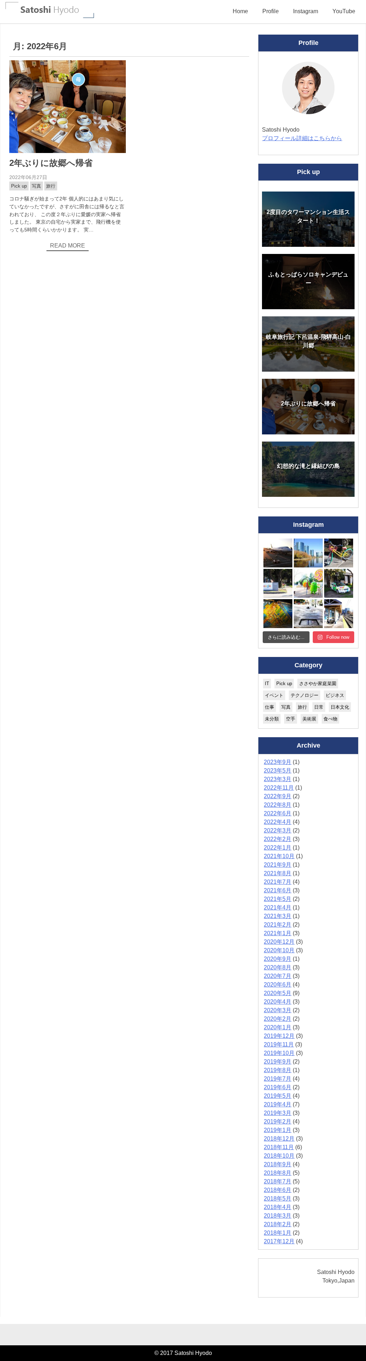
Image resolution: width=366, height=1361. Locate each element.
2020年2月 (277, 1019)
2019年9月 (277, 1062)
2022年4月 (277, 822)
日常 (318, 707)
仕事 (269, 707)
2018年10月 (279, 1156)
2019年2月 (277, 1121)
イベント (274, 695)
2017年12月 (279, 1241)
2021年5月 (277, 899)
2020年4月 (277, 1002)
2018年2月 (277, 1224)
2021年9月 (277, 865)
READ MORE (67, 246)
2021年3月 (277, 916)
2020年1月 (277, 1027)
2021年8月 (277, 873)
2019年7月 (277, 1079)
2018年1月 (277, 1233)
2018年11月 (279, 1147)
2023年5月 (277, 771)
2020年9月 (277, 959)
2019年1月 (277, 1130)
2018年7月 (277, 1181)
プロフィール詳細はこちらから (302, 138)
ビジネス (335, 695)
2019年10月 (279, 1053)
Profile (270, 11)
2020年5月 (277, 993)
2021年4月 (277, 907)
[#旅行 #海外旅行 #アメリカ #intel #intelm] (277, 613)
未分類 (272, 719)
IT (267, 683)
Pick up (19, 186)
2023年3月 (277, 779)
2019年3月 (277, 1113)
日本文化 (340, 707)
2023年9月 (277, 762)
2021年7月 (277, 882)
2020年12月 (279, 942)
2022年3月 (277, 830)
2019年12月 (279, 1036)
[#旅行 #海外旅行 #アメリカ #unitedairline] (277, 553)
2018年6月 (277, 1190)
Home (240, 11)
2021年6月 (277, 890)
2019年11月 (279, 1044)
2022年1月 (277, 848)
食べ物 (330, 719)
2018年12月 (279, 1139)
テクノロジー (304, 695)
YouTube (343, 11)
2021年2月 (277, 925)
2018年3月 (277, 1216)
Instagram (305, 11)
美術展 (309, 719)
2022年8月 (277, 805)
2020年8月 (277, 967)
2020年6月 (277, 985)
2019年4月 (277, 1104)
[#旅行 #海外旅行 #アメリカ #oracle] (308, 553)
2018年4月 (277, 1207)
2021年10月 (279, 856)
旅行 (50, 186)
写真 (36, 186)
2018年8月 (277, 1173)
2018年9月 (277, 1164)
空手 (290, 719)
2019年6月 (277, 1087)
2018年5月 (277, 1199)
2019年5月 (277, 1096)
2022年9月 (277, 796)
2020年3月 (277, 1010)
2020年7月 (277, 976)
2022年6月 (277, 813)
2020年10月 (279, 950)
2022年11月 (279, 788)
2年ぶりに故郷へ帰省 (51, 163)
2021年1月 (277, 933)
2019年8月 (277, 1070)
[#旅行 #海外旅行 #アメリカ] (308, 613)
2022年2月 (277, 839)
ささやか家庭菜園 (317, 683)
